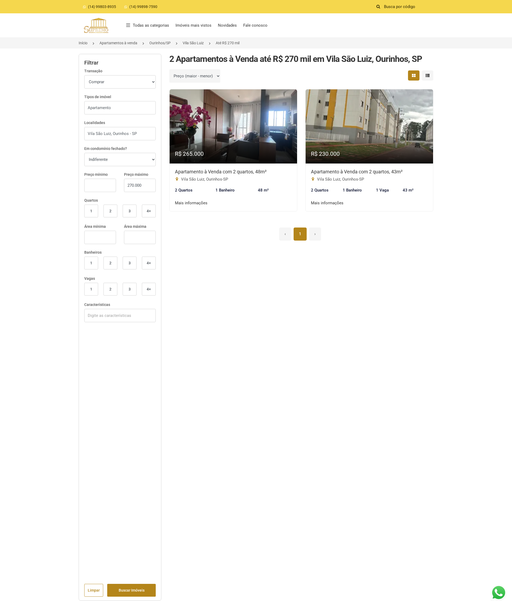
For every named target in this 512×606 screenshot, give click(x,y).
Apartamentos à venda (118, 43)
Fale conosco (255, 25)
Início (83, 43)
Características (97, 304)
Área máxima (135, 226)
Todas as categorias (151, 25)
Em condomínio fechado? (105, 148)
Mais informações (191, 203)
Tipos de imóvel (97, 97)
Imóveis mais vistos (193, 25)
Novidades (227, 25)
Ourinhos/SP (160, 43)
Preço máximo (136, 174)
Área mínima (95, 226)
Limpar (94, 590)
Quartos (91, 200)
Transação (93, 71)
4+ (149, 211)
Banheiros (93, 252)
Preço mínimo (96, 174)
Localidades (94, 123)
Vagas (89, 278)
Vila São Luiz (193, 43)
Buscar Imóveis (132, 590)
